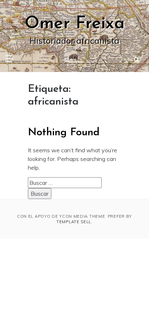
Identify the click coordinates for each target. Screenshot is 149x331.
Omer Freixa (75, 24)
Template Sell (73, 221)
